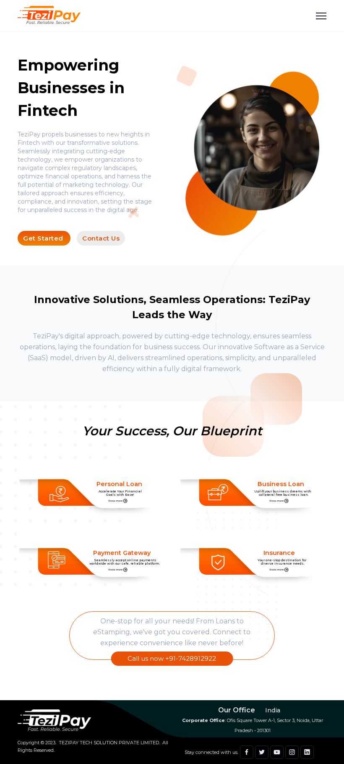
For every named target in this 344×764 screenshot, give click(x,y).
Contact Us (101, 238)
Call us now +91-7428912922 (172, 658)
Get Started (44, 238)
